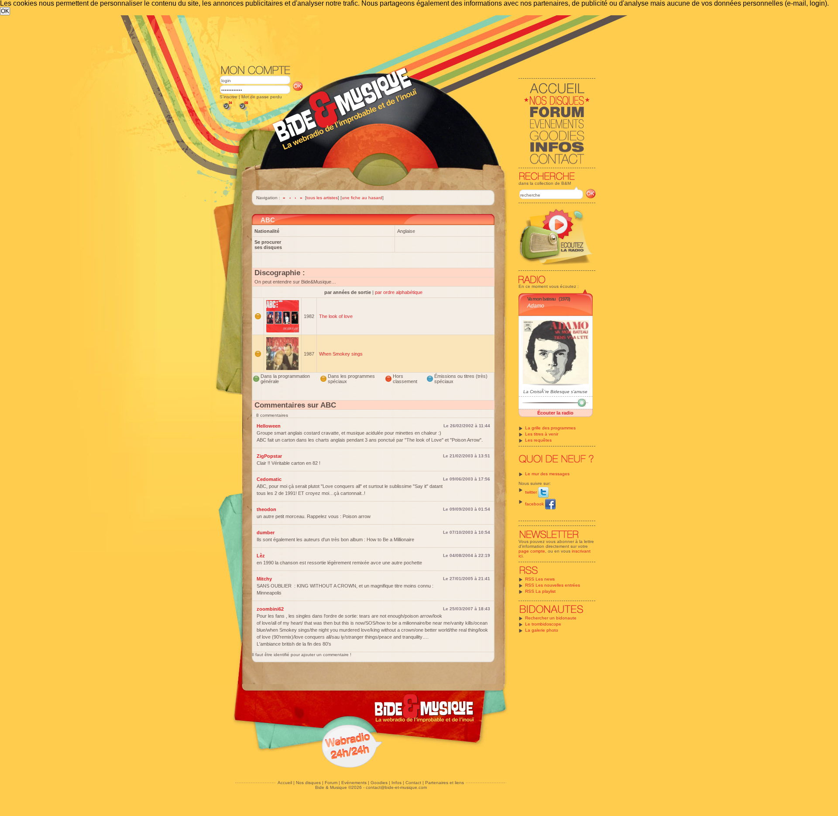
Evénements (354, 782)
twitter (531, 492)
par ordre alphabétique (398, 292)
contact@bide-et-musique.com (396, 787)
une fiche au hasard (362, 197)
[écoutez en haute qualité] (243, 110)
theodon (266, 509)
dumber (266, 532)
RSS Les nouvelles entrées (552, 585)
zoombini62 (270, 609)
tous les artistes (322, 197)
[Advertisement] (408, 39)
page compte (532, 551)
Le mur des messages (547, 473)
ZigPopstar (269, 456)
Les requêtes (538, 440)
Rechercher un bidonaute (551, 617)
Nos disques (308, 782)
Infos (397, 782)
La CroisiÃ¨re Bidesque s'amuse (555, 391)
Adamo (535, 306)
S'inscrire (228, 96)
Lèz (261, 555)
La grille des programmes (550, 427)
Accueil (285, 782)
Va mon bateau (541, 298)
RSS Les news (540, 579)
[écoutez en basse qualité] (227, 110)
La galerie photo (541, 630)
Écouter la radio (555, 412)
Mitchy (264, 578)
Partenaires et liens (444, 782)
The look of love (336, 316)
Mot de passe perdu (261, 96)
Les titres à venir (541, 434)
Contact (413, 782)
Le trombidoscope (543, 624)
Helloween (269, 426)
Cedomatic (269, 479)
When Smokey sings (341, 353)
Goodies (379, 782)
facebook (535, 503)
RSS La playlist (540, 591)
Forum (331, 782)
